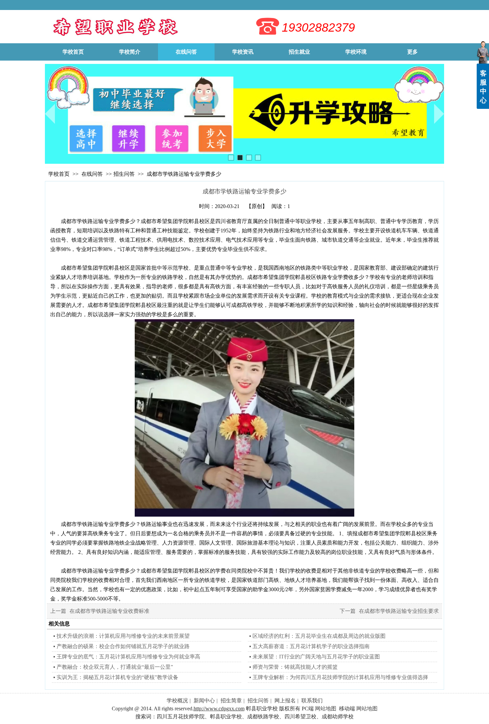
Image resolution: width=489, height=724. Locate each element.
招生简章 (231, 700)
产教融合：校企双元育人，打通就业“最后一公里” (115, 667)
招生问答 (124, 174)
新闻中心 (204, 700)
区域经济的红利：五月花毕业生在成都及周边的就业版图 (319, 636)
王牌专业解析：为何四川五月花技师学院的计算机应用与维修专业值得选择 (340, 677)
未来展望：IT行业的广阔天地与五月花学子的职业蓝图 (316, 656)
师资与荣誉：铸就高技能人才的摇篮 (295, 667)
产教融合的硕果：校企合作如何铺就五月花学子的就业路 (123, 646)
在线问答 (93, 174)
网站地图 (325, 708)
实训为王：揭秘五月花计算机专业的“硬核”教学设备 (117, 677)
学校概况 (177, 700)
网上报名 (285, 700)
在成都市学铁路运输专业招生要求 (399, 611)
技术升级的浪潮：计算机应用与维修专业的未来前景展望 (123, 636)
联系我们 (312, 700)
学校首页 (59, 174)
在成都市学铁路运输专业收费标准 (109, 611)
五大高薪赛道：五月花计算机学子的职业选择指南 (311, 646)
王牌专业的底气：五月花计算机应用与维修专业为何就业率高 (128, 656)
